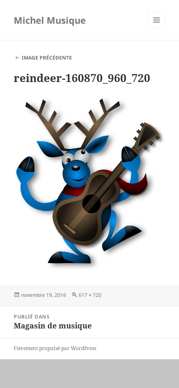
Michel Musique (50, 20)
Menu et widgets (156, 28)
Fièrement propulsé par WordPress (55, 348)
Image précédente (47, 57)
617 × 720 (90, 294)
